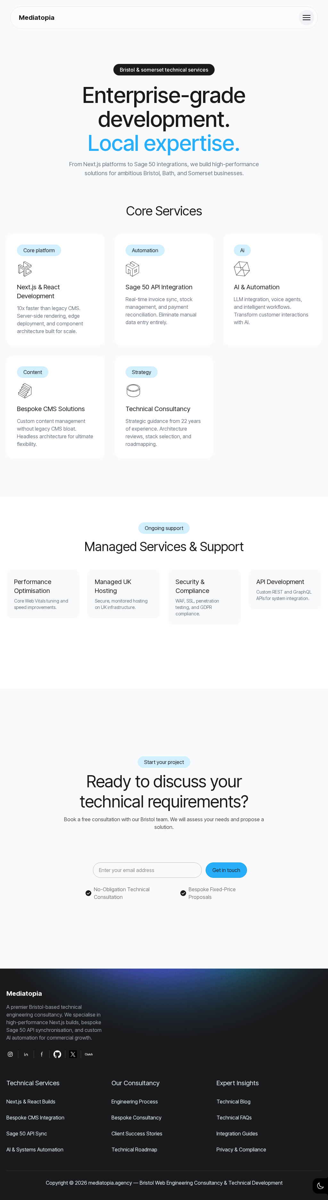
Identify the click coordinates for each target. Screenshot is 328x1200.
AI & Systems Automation (34, 1149)
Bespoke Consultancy (136, 1117)
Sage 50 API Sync (26, 1133)
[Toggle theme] (320, 1186)
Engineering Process (134, 1101)
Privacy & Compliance (241, 1149)
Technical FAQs (234, 1117)
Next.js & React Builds (30, 1101)
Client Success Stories (136, 1133)
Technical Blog (233, 1101)
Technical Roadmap (134, 1149)
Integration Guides (237, 1133)
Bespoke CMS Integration (35, 1117)
